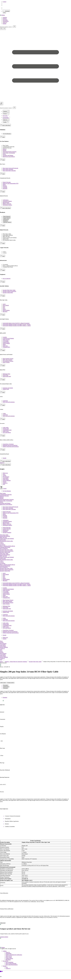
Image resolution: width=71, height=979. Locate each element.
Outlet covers (6, 431)
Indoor (4, 309)
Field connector (6, 339)
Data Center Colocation (8, 169)
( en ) (4, 12)
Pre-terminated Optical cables (6, 541)
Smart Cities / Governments (9, 152)
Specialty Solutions (7, 222)
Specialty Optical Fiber (8, 292)
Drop (4, 306)
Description (5, 685)
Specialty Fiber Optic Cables (9, 290)
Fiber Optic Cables (4, 534)
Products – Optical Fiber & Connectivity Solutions (16, 661)
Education (5, 188)
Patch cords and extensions (9, 402)
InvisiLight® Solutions (5, 536)
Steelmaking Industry (7, 204)
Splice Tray (5, 345)
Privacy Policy (9, 957)
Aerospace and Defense (8, 155)
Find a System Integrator (11, 963)
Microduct (5, 311)
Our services (5, 961)
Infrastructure (6, 219)
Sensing (4, 150)
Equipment (5, 220)
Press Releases (6, 476)
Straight (4, 458)
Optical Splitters (6, 343)
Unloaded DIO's (6, 347)
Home (1, 661)
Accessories (2, 544)
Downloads (5, 688)
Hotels (4, 184)
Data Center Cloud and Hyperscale (10, 168)
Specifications (6, 686)
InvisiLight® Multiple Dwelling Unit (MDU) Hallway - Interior (17, 325)
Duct (4, 307)
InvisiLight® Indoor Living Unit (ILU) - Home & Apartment (16, 323)
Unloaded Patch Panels (5, 547)
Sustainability (6, 21)
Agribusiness (5, 200)
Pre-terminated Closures (8, 361)
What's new (5, 473)
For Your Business (7, 133)
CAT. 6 (1, 542)
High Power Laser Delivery (9, 156)
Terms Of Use (9, 956)
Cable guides (5, 427)
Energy (4, 154)
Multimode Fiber (6, 373)
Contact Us (8, 968)
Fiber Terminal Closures (8, 358)
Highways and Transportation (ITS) (10, 183)
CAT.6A (2, 543)
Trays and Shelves (7, 432)
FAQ (4, 484)
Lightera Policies (9, 958)
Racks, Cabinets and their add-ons (7, 546)
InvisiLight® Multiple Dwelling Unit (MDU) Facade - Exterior (16, 324)
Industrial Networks (4, 495)
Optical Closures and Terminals (7, 538)
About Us (5, 22)
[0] (1, 104)
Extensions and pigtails (8, 387)
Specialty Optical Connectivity (9, 291)
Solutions (5, 17)
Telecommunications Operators (9, 151)
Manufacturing (6, 202)
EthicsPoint (8, 959)
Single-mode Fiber (7, 376)
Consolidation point (7, 430)
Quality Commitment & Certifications (14, 954)
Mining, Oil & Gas (7, 203)
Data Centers (3, 493)
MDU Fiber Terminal (7, 359)
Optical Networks (6, 216)
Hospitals (5, 186)
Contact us (5, 483)
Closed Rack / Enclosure (8, 444)
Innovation (5, 19)
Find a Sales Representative (12, 964)
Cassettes (5, 337)
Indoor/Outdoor (6, 310)
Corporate (5, 187)
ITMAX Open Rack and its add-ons (11, 446)
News (4, 474)
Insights (4, 23)
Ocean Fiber (5, 375)
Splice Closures (6, 362)
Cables (4, 413)
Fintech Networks (7, 182)
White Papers (6, 479)
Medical (4, 149)
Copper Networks (6, 217)
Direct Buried (6, 305)
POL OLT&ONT (6, 278)
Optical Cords (6, 389)
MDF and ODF (3, 537)
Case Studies (5, 478)
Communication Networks (6, 494)
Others (4, 344)
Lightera (4, 951)
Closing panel (6, 428)
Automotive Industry (7, 201)
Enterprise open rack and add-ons (10, 445)
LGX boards (5, 340)
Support (4, 481)
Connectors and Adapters (8, 338)
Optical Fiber (3, 539)
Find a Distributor (9, 962)
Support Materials (7, 480)
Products (5, 18)
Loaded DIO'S (6, 342)
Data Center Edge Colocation (9, 170)
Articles (4, 475)
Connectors (5, 400)
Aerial (4, 304)
